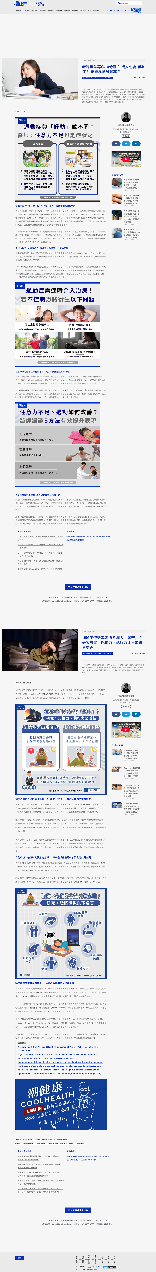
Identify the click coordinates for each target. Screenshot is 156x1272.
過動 (101, 537)
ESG (89, 11)
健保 (94, 1160)
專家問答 (18, 11)
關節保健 (51, 11)
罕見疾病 (77, 1160)
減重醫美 (67, 11)
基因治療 (84, 1160)
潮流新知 (96, 11)
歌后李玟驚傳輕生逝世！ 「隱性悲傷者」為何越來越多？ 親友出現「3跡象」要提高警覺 (49, 1143)
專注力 (75, 537)
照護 (95, 1156)
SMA (90, 1160)
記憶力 (81, 537)
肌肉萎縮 (106, 1156)
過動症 (69, 537)
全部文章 (126, 136)
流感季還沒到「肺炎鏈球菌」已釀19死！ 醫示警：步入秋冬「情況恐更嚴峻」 (132, 183)
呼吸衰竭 (90, 1156)
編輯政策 (102, 1259)
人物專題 (26, 11)
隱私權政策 (89, 1259)
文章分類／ (87, 60)
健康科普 (43, 11)
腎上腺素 (81, 540)
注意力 (87, 537)
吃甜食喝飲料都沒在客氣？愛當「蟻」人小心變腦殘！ (41, 569)
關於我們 (77, 1259)
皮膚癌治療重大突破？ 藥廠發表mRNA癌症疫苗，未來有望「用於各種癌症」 (132, 233)
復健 (100, 1156)
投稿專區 (83, 1259)
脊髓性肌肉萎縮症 (79, 1156)
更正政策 (108, 1259)
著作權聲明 (95, 1259)
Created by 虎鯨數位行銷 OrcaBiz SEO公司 (86, 1269)
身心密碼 (75, 11)
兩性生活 (83, 11)
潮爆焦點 (34, 11)
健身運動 (59, 11)
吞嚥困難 (69, 1160)
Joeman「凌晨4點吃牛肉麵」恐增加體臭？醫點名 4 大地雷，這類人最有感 (132, 199)
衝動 (75, 540)
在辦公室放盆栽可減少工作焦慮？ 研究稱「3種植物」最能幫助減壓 (41, 1140)
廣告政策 (114, 1259)
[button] (116, 143)
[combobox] (129, 3)
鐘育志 (69, 1156)
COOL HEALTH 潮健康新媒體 (95, 1267)
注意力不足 (95, 537)
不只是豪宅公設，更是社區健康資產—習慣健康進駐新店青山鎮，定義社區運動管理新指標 (132, 216)
